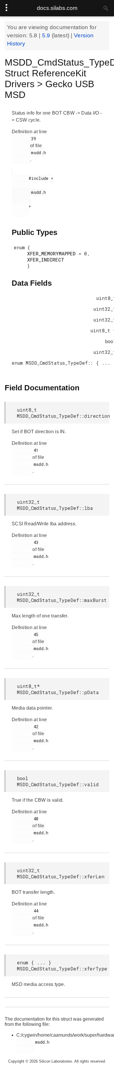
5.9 (47, 35)
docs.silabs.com (57, 8)
